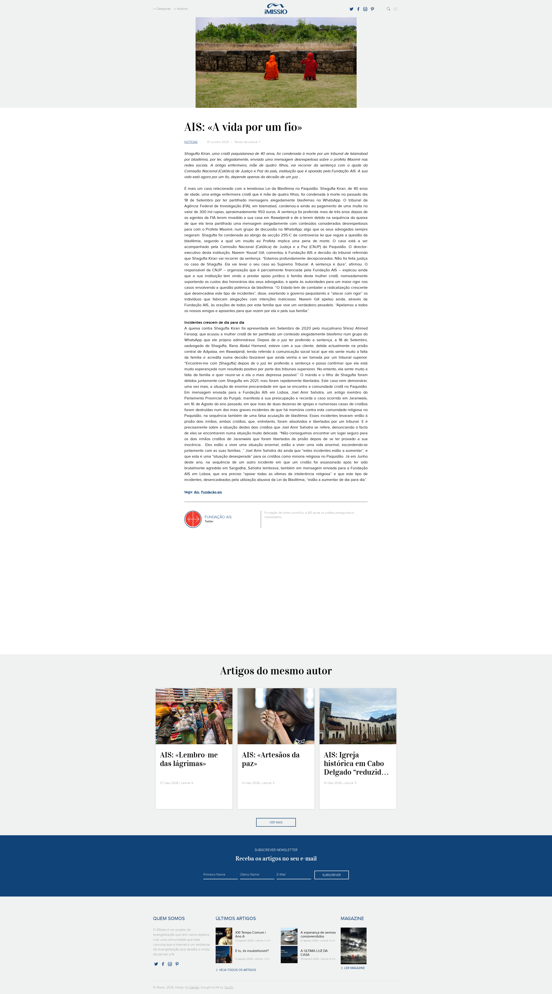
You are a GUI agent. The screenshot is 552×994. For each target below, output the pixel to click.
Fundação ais (211, 492)
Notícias (191, 142)
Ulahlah (194, 987)
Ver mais (276, 822)
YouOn (228, 987)
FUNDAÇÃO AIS (218, 517)
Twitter (209, 521)
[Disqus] (276, 590)
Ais (196, 492)
